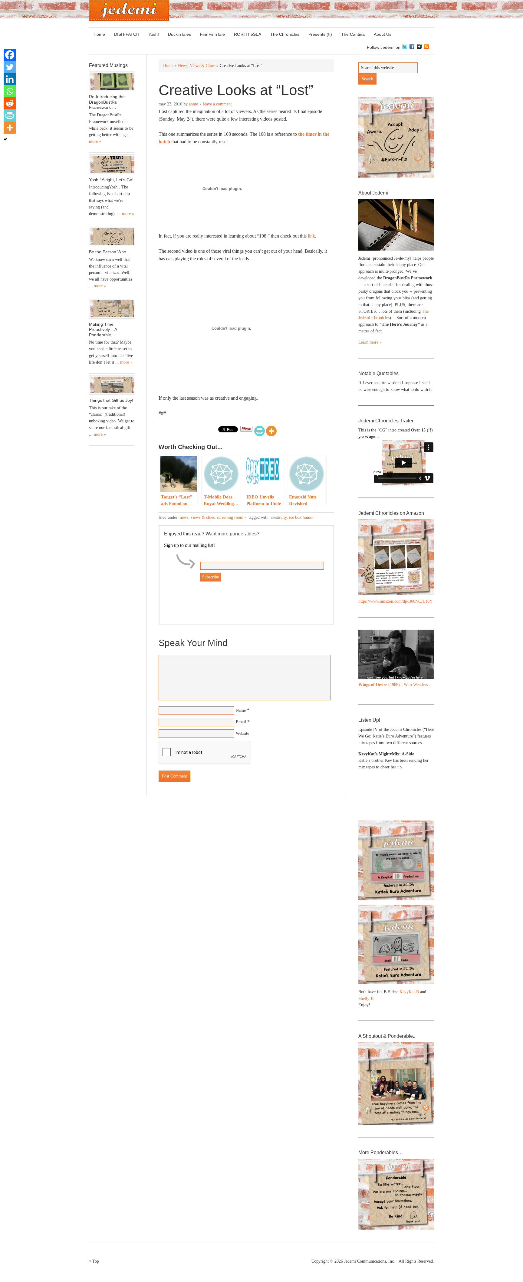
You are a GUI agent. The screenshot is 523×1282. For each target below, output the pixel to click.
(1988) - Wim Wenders (393, 684)
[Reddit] (10, 103)
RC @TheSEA (247, 34)
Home (99, 34)
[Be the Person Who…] (111, 237)
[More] (271, 431)
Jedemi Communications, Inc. (369, 1261)
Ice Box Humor (301, 517)
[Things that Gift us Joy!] (111, 385)
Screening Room (230, 517)
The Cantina (351, 34)
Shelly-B (365, 998)
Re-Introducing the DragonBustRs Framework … (107, 102)
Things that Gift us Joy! (111, 400)
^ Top (94, 1261)
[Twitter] (10, 67)
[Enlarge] (426, 637)
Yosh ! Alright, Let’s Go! (111, 179)
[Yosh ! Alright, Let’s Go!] (111, 164)
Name (241, 710)
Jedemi (129, 10)
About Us (380, 34)
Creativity (279, 517)
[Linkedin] (10, 79)
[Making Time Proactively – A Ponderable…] (111, 309)
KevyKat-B (409, 992)
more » (95, 141)
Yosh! (153, 34)
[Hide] (5, 139)
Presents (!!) (318, 34)
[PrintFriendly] (259, 431)
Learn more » (370, 342)
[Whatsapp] (10, 91)
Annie (193, 104)
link (311, 235)
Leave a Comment (217, 104)
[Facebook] (10, 55)
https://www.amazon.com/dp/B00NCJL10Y (395, 601)
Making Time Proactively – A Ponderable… (103, 329)
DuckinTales (179, 34)
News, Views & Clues (197, 517)
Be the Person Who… (109, 251)
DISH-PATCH (126, 34)
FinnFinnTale (212, 34)
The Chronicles (282, 34)
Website (242, 733)
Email (241, 722)
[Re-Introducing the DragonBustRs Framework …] (111, 82)
